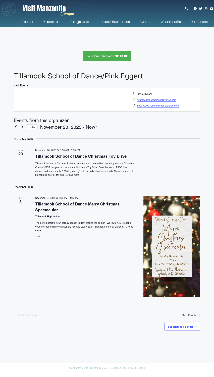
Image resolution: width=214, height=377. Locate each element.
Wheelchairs (170, 21)
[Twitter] (201, 9)
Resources (199, 21)
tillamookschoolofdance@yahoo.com (156, 99)
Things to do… (81, 21)
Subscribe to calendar (180, 326)
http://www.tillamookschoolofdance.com (158, 105)
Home (28, 21)
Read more (73, 174)
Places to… (51, 21)
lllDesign (140, 367)
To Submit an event (107, 56)
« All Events (21, 85)
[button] (188, 8)
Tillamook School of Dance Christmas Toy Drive (81, 156)
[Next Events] (22, 127)
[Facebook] (195, 9)
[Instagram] (206, 9)
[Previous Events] (16, 127)
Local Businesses (116, 21)
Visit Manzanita (44, 8)
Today (32, 126)
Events (145, 21)
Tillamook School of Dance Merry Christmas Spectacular (77, 206)
